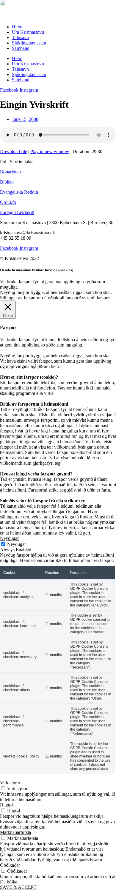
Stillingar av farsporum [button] (21, 297)
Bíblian (7, 181)
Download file (13, 151)
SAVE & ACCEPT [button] (18, 887)
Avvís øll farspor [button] (94, 297)
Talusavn (20, 37)
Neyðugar (16, 544)
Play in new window (49, 151)
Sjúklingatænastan (29, 42)
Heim (17, 26)
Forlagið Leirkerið (17, 212)
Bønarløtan (10, 171)
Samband (20, 48)
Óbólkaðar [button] (10, 865)
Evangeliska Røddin (19, 192)
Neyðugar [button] (9, 538)
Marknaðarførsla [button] (15, 832)
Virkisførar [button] (10, 782)
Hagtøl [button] (6, 804)
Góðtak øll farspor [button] (61, 297)
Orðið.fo (8, 202)
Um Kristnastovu (28, 32)
